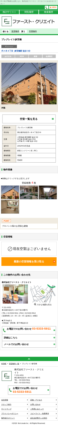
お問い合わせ (35, 404)
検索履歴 (48, 12)
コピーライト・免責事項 (39, 414)
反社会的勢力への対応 (38, 418)
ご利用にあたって (37, 409)
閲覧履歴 (29, 12)
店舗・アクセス (36, 400)
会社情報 (4, 400)
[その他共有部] (29, 187)
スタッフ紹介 (6, 404)
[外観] (10, 187)
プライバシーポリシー (9, 414)
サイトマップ (6, 409)
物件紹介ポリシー (8, 418)
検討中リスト (9, 12)
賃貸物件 (15, 31)
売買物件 (33, 31)
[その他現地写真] (48, 187)
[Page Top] (29, 359)
